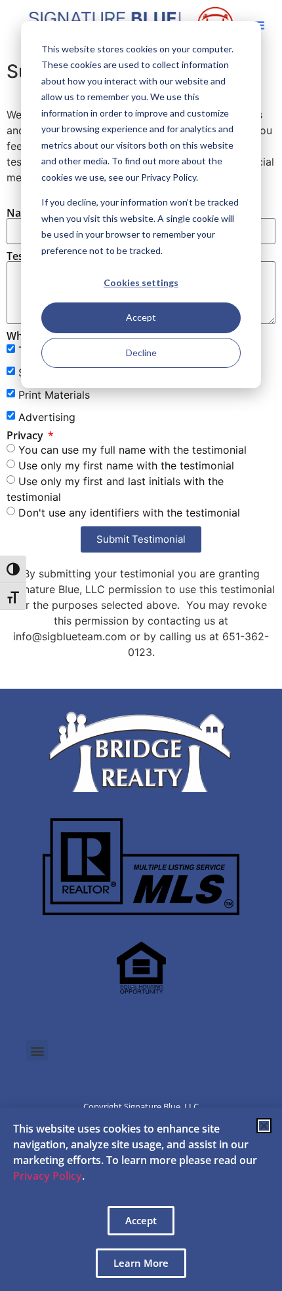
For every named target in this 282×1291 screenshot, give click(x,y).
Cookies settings (141, 282)
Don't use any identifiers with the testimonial (129, 512)
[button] (37, 1050)
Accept (141, 317)
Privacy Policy (47, 1176)
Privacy (26, 435)
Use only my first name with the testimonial (126, 465)
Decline (141, 352)
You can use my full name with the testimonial (132, 449)
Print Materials (54, 394)
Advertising (46, 417)
